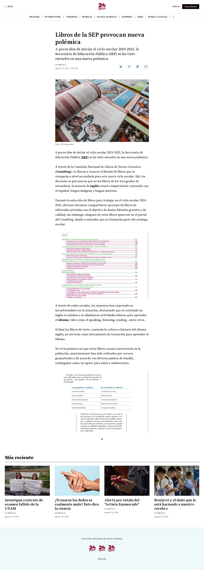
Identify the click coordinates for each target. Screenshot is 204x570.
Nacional (34, 17)
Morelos (87, 17)
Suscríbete (191, 6)
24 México (60, 65)
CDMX (140, 17)
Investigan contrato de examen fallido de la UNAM (24, 504)
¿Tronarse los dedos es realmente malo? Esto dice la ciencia (77, 504)
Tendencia (72, 17)
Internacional (53, 17)
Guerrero (127, 17)
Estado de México (107, 17)
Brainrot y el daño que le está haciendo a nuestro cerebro (175, 504)
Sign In (176, 6)
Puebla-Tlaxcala (158, 17)
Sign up (102, 558)
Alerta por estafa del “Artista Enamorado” (121, 502)
